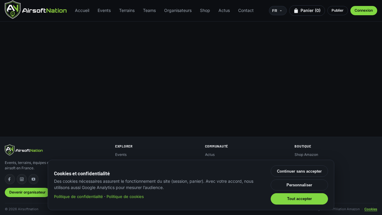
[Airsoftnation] (36, 9)
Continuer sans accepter (299, 171)
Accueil (82, 10)
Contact (246, 10)
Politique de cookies (125, 196)
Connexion (364, 10)
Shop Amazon (306, 154)
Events (104, 10)
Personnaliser (299, 185)
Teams (149, 10)
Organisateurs (178, 10)
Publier (338, 10)
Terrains (127, 10)
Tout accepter (299, 198)
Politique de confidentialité (78, 196)
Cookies (370, 209)
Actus (224, 10)
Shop (205, 10)
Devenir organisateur (27, 192)
